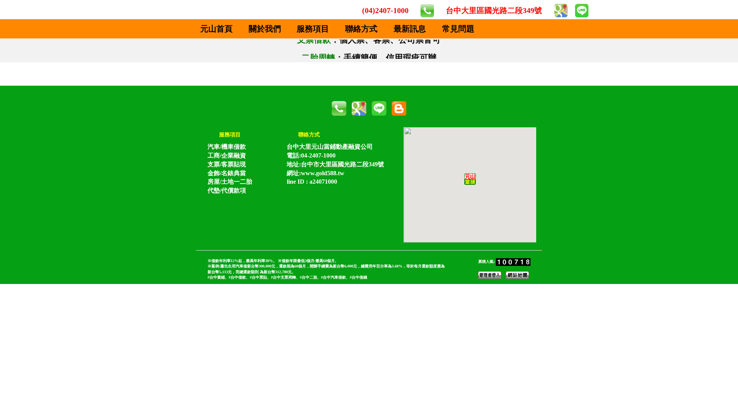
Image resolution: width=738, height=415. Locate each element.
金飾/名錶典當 (227, 173)
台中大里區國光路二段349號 (494, 10)
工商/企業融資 (227, 155)
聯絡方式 (361, 28)
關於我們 (265, 28)
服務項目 (313, 28)
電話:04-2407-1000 (311, 155)
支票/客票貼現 (227, 164)
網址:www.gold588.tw (315, 173)
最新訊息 (410, 28)
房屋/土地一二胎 (230, 181)
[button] (470, 179)
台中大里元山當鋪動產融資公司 (330, 146)
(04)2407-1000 (385, 10)
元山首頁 (216, 28)
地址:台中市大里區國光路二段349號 (335, 164)
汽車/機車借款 (227, 146)
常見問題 (458, 28)
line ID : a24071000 (312, 181)
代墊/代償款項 (227, 190)
